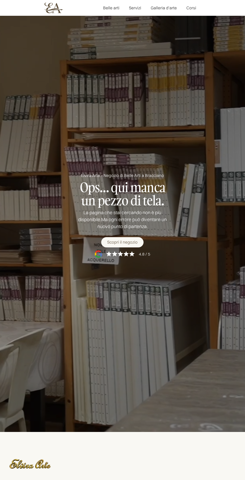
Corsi (191, 7)
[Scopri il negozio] (122, 242)
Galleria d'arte (164, 7)
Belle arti (111, 7)
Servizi (135, 7)
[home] (53, 8)
